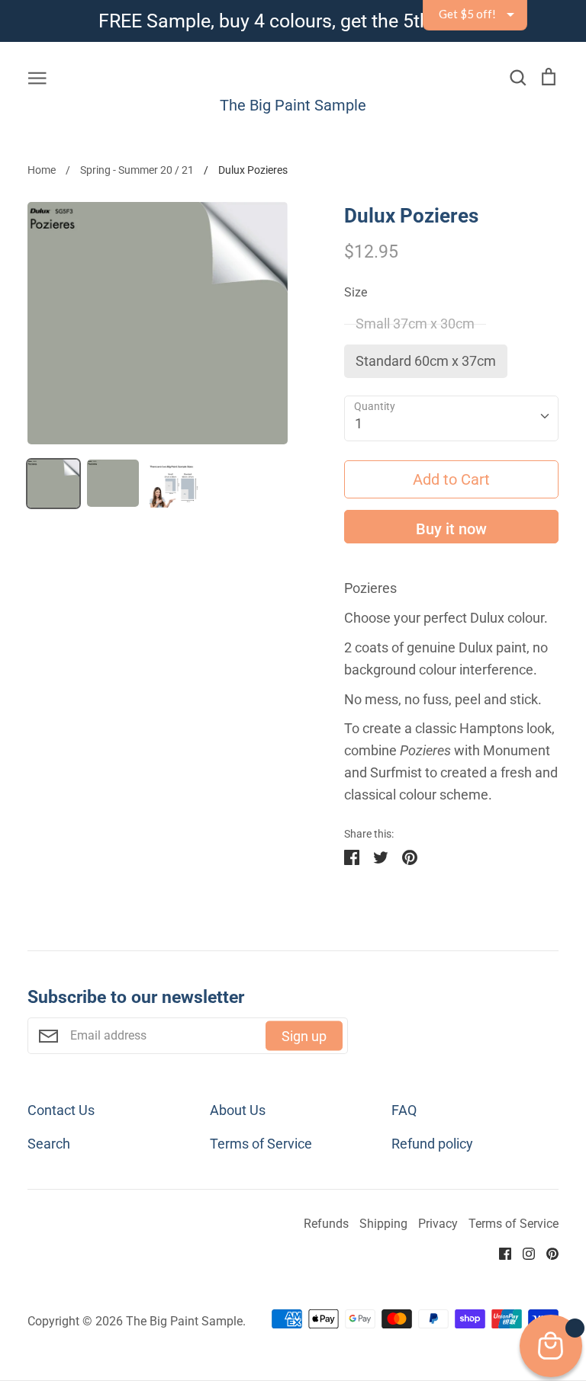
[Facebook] (499, 1252)
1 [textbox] (358, 423)
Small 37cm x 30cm (415, 324)
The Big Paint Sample (293, 105)
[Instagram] (523, 1252)
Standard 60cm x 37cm (426, 361)
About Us (238, 1110)
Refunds (326, 1224)
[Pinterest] (547, 1252)
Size (355, 293)
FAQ (404, 1110)
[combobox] (451, 418)
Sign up (304, 1035)
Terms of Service (261, 1144)
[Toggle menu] (37, 75)
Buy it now (451, 529)
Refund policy (432, 1144)
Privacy (438, 1224)
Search (48, 1144)
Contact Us (61, 1110)
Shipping (383, 1224)
